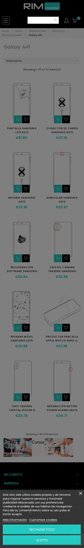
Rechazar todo (42, 529)
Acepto (42, 540)
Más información (15, 520)
